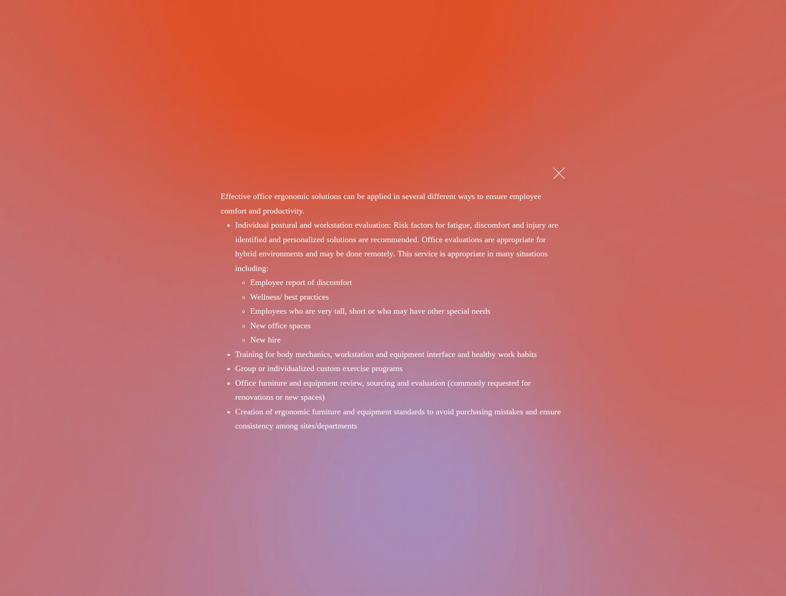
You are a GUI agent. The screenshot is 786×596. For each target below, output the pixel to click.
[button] (559, 173)
